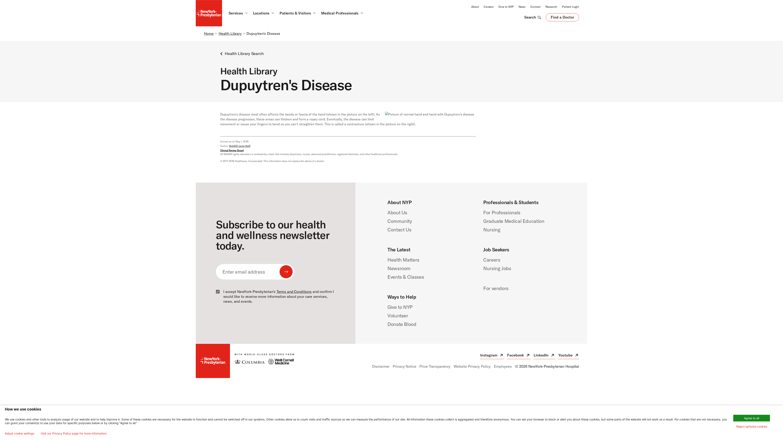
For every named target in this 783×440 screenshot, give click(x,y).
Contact (535, 7)
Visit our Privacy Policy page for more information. (74, 433)
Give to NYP (506, 7)
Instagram (492, 356)
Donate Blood (401, 324)
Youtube (568, 356)
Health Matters (403, 260)
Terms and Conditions (294, 291)
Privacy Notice (404, 366)
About (475, 7)
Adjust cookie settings (19, 433)
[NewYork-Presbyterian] (245, 361)
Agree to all (751, 418)
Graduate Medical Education (513, 221)
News (522, 7)
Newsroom (398, 268)
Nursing (491, 230)
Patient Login (570, 7)
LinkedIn (544, 356)
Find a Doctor (562, 18)
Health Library (230, 33)
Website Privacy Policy (472, 366)
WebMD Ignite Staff (239, 145)
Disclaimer (381, 366)
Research (551, 7)
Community (399, 221)
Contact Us (399, 230)
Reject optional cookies (751, 426)
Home (208, 33)
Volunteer (397, 315)
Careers (488, 7)
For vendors (496, 288)
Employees (503, 366)
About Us (397, 212)
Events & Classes (405, 277)
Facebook (518, 356)
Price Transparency (434, 366)
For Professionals (501, 212)
